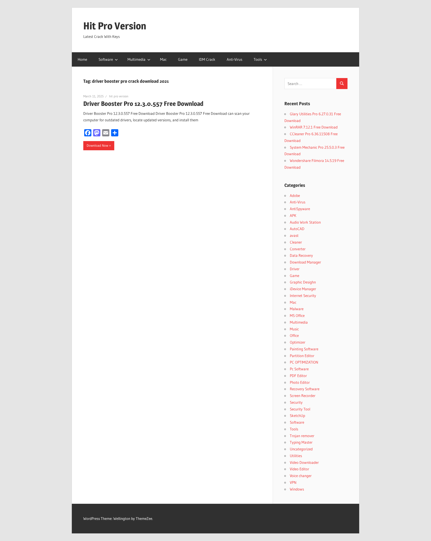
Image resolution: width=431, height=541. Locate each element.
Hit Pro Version (114, 26)
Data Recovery (301, 255)
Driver (294, 268)
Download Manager (305, 262)
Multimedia (136, 59)
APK (293, 215)
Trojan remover (302, 435)
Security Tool (300, 409)
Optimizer (297, 342)
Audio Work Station (305, 222)
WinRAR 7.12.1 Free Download (314, 127)
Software (106, 59)
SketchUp (297, 415)
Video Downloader (304, 462)
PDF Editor (298, 375)
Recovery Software (304, 388)
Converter (298, 249)
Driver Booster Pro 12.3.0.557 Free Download (143, 103)
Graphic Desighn (303, 282)
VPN (293, 482)
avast (294, 235)
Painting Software (304, 349)
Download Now (97, 145)
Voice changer (301, 475)
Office (294, 335)
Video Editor (299, 469)
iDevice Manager (303, 288)
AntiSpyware (300, 208)
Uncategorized (301, 449)
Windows (297, 489)
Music (294, 329)
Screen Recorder (302, 395)
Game (182, 59)
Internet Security (303, 295)
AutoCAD (297, 228)
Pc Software (299, 368)
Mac (163, 59)
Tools (258, 59)
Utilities (296, 455)
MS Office (297, 315)
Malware (296, 308)
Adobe (295, 195)
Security (296, 402)
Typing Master (301, 442)
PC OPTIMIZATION (304, 362)
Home (82, 59)
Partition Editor (302, 355)
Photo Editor (300, 382)
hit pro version (118, 96)
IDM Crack (207, 59)
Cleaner (296, 242)
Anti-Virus (234, 59)
